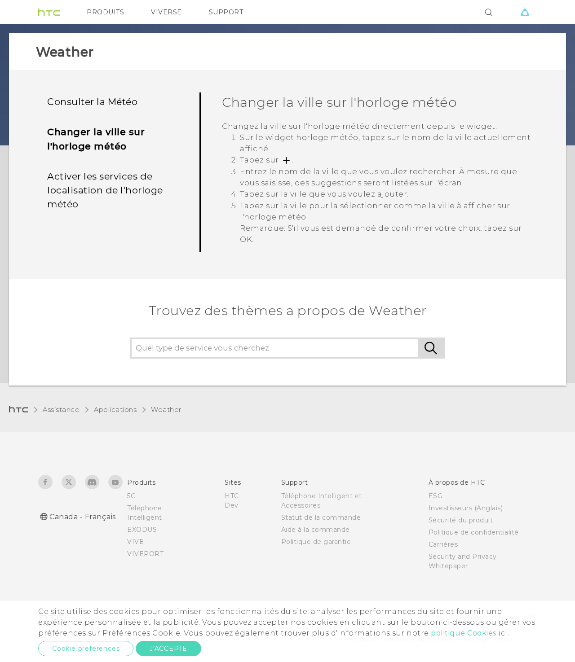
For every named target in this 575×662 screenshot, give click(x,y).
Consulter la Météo (92, 101)
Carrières (443, 544)
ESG (436, 496)
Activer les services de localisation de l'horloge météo (105, 190)
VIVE (135, 542)
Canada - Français (82, 517)
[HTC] (49, 12)
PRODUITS (105, 12)
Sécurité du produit (461, 520)
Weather (166, 410)
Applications (115, 410)
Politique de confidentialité (474, 532)
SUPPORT (226, 12)
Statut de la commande (321, 517)
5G (131, 496)
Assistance (61, 410)
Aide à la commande (315, 530)
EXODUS (142, 530)
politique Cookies (463, 633)
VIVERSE (166, 12)
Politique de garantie (316, 542)
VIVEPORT (145, 554)
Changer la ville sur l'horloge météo (96, 138)
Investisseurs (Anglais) (466, 508)
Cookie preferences (85, 648)
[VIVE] (524, 12)
